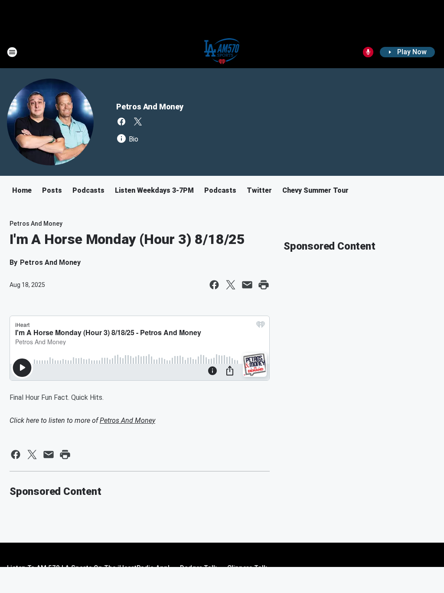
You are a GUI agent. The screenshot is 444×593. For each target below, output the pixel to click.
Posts (52, 190)
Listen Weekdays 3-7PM (154, 190)
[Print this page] (264, 285)
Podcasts (88, 190)
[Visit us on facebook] (121, 121)
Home (22, 190)
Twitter (259, 190)
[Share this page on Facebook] (214, 285)
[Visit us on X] (138, 121)
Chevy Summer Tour (315, 190)
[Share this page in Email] (247, 285)
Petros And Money (149, 106)
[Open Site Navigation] (12, 52)
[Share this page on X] (231, 285)
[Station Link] (222, 52)
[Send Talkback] (368, 52)
